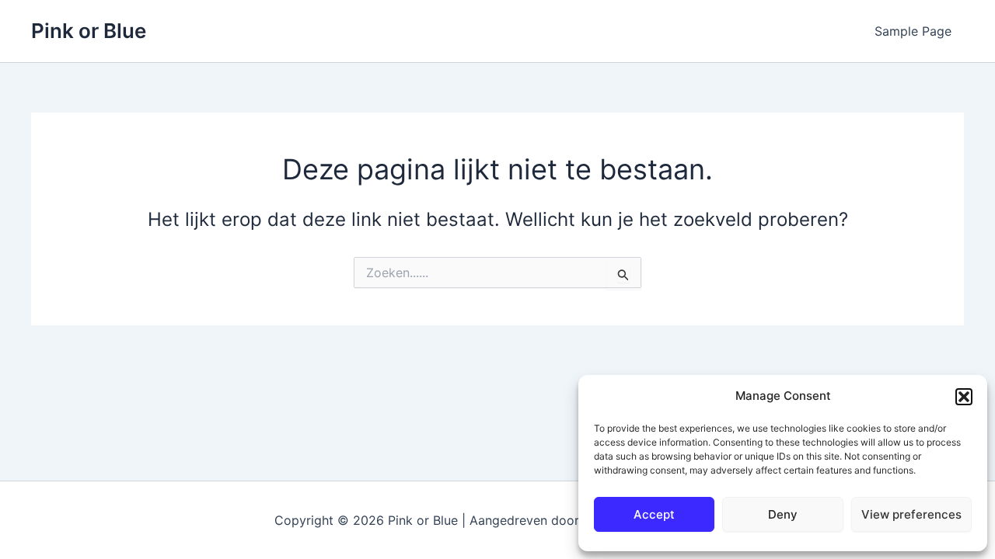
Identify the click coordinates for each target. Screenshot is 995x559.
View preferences (911, 514)
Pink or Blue (88, 31)
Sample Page (913, 31)
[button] (964, 396)
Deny (783, 514)
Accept (654, 514)
